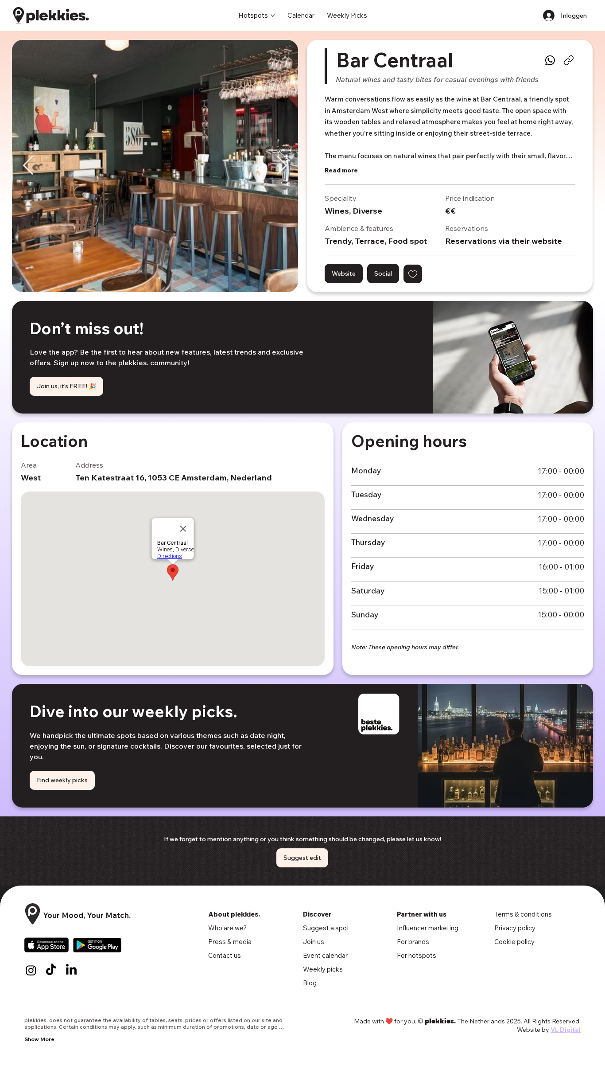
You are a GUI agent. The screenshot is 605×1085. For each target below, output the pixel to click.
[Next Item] (282, 166)
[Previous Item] (28, 166)
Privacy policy (514, 928)
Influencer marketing (427, 928)
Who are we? (227, 928)
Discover (317, 914)
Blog (310, 983)
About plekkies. (234, 914)
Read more (341, 170)
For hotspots (416, 955)
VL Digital (566, 1030)
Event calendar (325, 955)
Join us (313, 941)
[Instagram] (31, 970)
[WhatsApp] (550, 60)
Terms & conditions (523, 914)
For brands (413, 941)
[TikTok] (51, 970)
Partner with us (421, 914)
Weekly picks (323, 969)
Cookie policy (514, 941)
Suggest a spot (326, 928)
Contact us (224, 955)
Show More (39, 1039)
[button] (412, 274)
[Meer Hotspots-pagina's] (273, 15)
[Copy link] (569, 60)
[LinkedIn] (71, 970)
